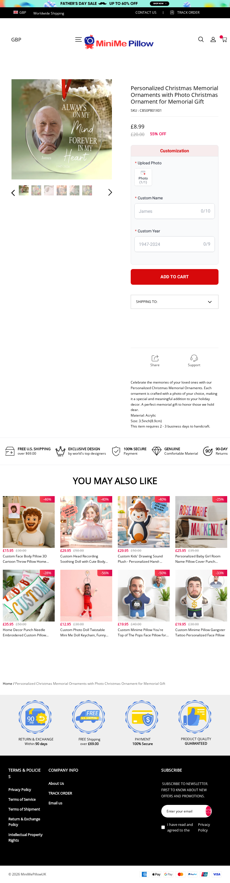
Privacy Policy (19, 789)
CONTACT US (146, 12)
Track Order (188, 12)
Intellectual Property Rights (25, 837)
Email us (55, 803)
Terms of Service (22, 799)
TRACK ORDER (60, 793)
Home (7, 683)
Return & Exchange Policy (24, 822)
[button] (24, 130)
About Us (56, 783)
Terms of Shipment (24, 809)
